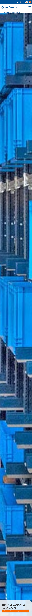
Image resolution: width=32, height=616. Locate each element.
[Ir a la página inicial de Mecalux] (2, 12)
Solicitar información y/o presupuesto (14, 610)
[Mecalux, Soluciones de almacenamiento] (9, 8)
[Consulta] (30, 2)
